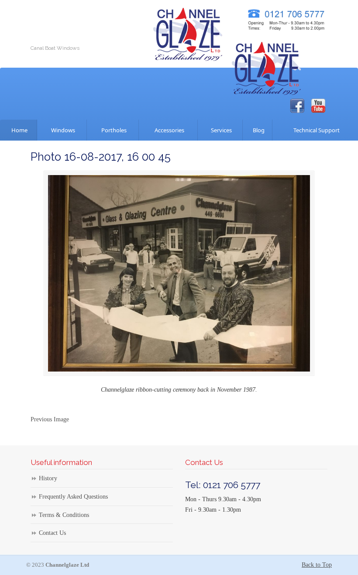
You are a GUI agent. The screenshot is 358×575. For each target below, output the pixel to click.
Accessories (168, 130)
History (48, 478)
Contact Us (52, 533)
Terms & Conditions (64, 515)
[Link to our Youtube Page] (318, 106)
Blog (257, 130)
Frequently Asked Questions (73, 496)
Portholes (113, 130)
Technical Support (315, 130)
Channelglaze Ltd (187, 32)
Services (220, 130)
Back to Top (317, 564)
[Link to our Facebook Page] (297, 106)
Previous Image (50, 419)
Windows (61, 130)
